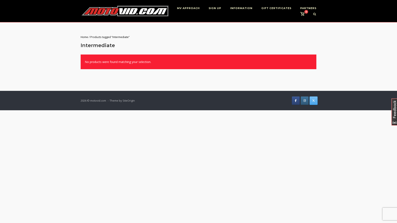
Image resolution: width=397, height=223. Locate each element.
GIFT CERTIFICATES (276, 8)
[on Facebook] (296, 100)
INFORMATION (241, 8)
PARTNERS (308, 8)
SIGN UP (215, 8)
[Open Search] (314, 14)
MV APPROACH (188, 8)
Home (84, 37)
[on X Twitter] (314, 100)
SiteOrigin (129, 100)
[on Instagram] (305, 100)
